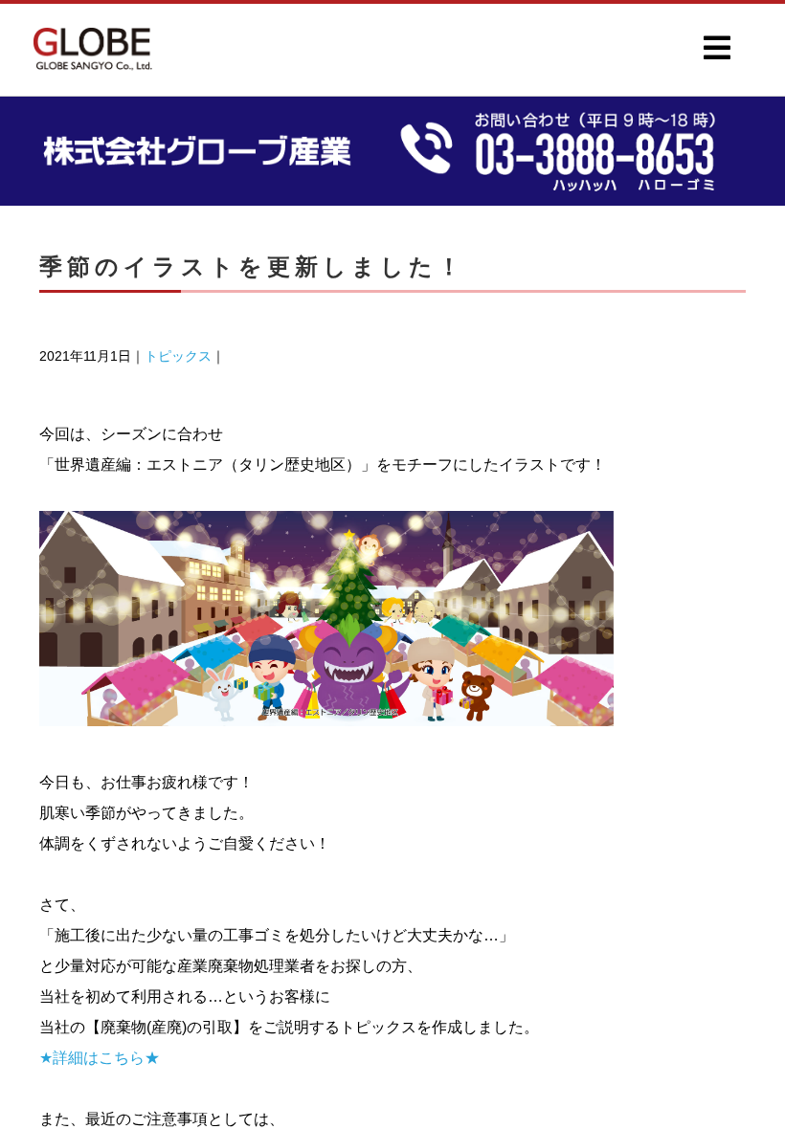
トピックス (178, 356)
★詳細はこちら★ (99, 1058)
